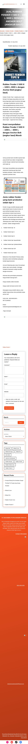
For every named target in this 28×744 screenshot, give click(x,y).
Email (6, 384)
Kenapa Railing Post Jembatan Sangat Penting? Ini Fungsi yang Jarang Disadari (14, 483)
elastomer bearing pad (10, 458)
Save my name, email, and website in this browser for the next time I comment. (15, 401)
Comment (7, 365)
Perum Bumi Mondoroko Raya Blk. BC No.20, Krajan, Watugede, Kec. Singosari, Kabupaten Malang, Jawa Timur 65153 (14, 736)
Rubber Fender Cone (9, 464)
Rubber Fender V (19, 31)
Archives (6, 434)
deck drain (7, 454)
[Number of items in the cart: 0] (23, 4)
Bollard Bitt (7, 448)
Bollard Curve (16, 448)
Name (6, 376)
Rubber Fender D (9, 504)
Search (20, 422)
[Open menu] (21, 4)
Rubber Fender (10, 31)
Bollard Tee (18, 451)
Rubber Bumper (8, 461)
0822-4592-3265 (21, 585)
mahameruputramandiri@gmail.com (15, 683)
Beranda (2, 31)
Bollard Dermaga (9, 451)
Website (6, 391)
